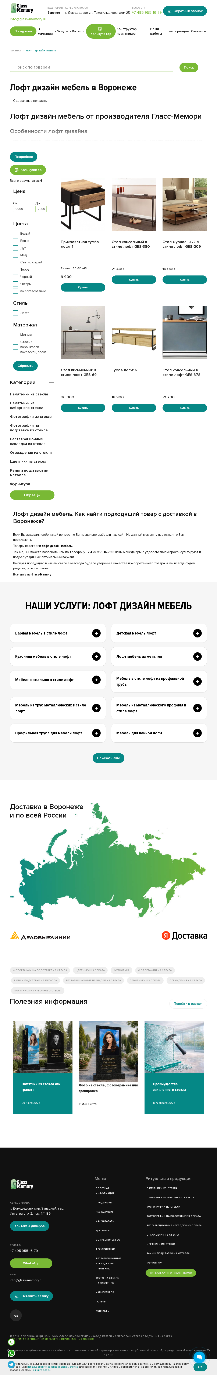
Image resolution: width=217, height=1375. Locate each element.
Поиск (189, 67)
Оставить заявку (35, 1296)
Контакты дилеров (29, 1226)
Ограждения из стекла (31, 452)
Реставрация (105, 1212)
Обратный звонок (188, 11)
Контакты (198, 31)
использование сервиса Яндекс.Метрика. (52, 1366)
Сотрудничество (108, 1240)
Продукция (23, 31)
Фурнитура (20, 484)
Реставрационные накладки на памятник (108, 1263)
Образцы (32, 495)
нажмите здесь (41, 1370)
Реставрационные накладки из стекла (28, 441)
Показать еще (108, 758)
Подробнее (23, 157)
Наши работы (156, 31)
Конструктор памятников (127, 31)
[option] (43, 1063)
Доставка (103, 1230)
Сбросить (25, 366)
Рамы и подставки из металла (29, 472)
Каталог (78, 31)
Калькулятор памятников (173, 1273)
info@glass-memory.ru (28, 19)
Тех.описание (105, 1249)
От (15, 203)
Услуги (62, 31)
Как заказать (105, 1221)
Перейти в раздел (188, 1004)
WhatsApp (31, 1263)
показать (40, 101)
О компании (45, 31)
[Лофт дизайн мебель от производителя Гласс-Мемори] (108, 861)
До (37, 203)
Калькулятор (100, 34)
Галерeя (101, 1301)
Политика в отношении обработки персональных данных (52, 1339)
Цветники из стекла (28, 461)
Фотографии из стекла (31, 416)
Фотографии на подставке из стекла (29, 427)
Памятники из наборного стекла (26, 405)
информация (179, 31)
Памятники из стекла (29, 394)
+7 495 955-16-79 (147, 12)
